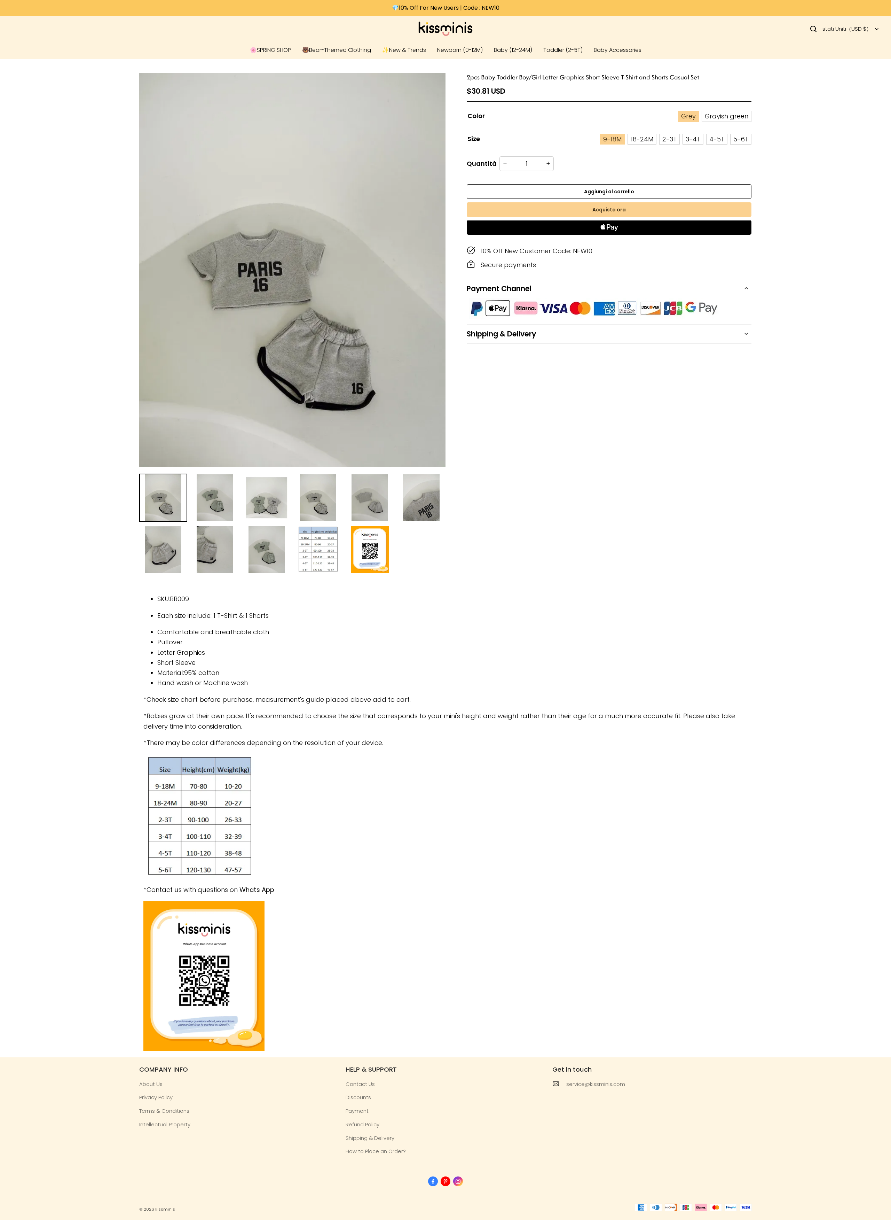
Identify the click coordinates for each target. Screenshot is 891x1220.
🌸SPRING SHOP (270, 50)
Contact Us (360, 1084)
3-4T (693, 138)
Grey (688, 116)
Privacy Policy (156, 1097)
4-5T (716, 138)
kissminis (165, 1209)
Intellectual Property (164, 1124)
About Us (151, 1084)
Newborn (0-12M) (460, 50)
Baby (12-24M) (513, 50)
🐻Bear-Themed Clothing (336, 50)
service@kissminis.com (595, 1084)
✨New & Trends (404, 50)
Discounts (358, 1097)
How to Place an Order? (376, 1151)
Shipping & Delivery (370, 1138)
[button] (813, 29)
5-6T (740, 138)
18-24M (642, 138)
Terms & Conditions (164, 1110)
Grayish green (726, 116)
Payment (357, 1110)
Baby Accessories (617, 50)
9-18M (612, 138)
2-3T (669, 138)
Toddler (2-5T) (563, 50)
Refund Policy (362, 1124)
